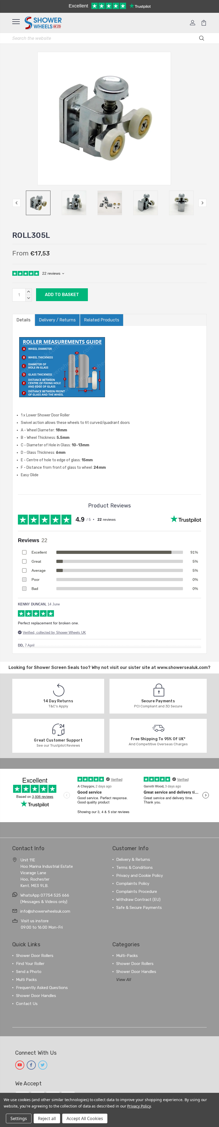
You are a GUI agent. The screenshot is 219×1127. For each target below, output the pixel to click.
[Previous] (17, 203)
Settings (18, 1118)
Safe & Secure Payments (139, 907)
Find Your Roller (30, 963)
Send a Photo (28, 971)
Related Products (101, 319)
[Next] (202, 203)
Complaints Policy (132, 883)
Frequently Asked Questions (42, 987)
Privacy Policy (138, 1106)
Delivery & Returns (133, 859)
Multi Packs (26, 979)
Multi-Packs (127, 955)
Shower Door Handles (36, 995)
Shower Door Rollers (34, 955)
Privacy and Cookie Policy (139, 875)
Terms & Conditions (134, 867)
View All (123, 979)
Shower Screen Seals (56, 667)
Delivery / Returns (57, 319)
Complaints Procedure (136, 891)
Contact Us (27, 1003)
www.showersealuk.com (182, 667)
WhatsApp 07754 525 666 (44, 895)
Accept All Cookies (85, 1118)
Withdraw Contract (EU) (138, 899)
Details (23, 319)
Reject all (47, 1118)
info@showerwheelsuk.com (45, 911)
